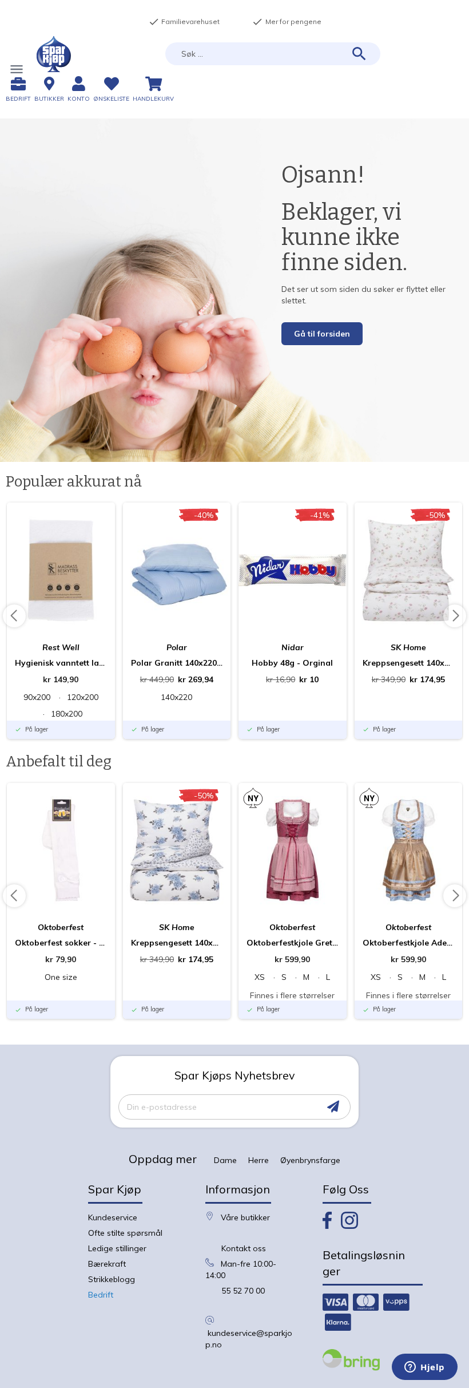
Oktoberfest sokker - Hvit (61, 943)
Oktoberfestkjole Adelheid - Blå (409, 943)
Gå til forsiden (322, 334)
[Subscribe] (333, 1106)
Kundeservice (112, 1217)
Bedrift (100, 1295)
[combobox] (272, 53)
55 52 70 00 (243, 1291)
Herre (258, 1160)
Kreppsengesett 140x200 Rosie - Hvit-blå (177, 943)
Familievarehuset (184, 21)
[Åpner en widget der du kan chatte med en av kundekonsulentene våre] (425, 1368)
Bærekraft (107, 1264)
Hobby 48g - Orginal (292, 663)
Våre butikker (245, 1217)
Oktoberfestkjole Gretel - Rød (293, 943)
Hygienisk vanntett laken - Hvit (61, 663)
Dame (225, 1160)
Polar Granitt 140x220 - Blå (177, 663)
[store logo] (54, 54)
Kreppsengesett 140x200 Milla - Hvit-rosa (409, 663)
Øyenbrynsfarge (310, 1160)
